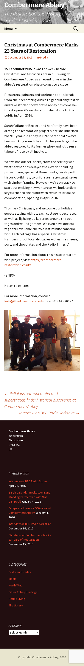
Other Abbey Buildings (23, 592)
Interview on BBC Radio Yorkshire (49, 412)
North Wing (16, 585)
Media (44, 57)
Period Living (17, 599)
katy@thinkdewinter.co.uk (23, 301)
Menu (8, 28)
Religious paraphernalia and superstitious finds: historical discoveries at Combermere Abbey (40, 400)
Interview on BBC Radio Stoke (28, 481)
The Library (16, 605)
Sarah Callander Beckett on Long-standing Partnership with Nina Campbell (30, 497)
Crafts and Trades (20, 572)
